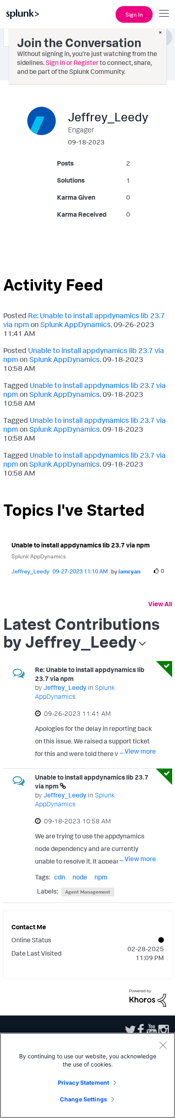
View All (160, 604)
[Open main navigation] (164, 13)
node (79, 877)
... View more (138, 751)
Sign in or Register (72, 62)
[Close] (163, 1045)
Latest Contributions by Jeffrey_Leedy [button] (81, 633)
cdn (59, 877)
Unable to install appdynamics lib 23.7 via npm (80, 545)
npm (100, 877)
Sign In (134, 14)
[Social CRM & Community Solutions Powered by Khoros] (147, 997)
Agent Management (87, 892)
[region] (87, 1075)
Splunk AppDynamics (75, 324)
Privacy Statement (83, 1082)
